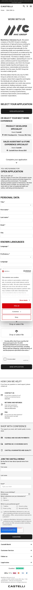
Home (2, 10)
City (2, 233)
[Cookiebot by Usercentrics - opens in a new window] (23, 271)
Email (3, 225)
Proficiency (5, 254)
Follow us (4, 556)
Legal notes (5, 562)
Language (5, 246)
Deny (16, 317)
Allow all (16, 306)
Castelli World (6, 544)
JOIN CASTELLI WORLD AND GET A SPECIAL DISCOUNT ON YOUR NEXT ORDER (16, 1)
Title (3, 202)
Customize (15, 311)
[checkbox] (16, 499)
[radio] (16, 498)
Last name (5, 217)
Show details (24, 300)
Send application (16, 367)
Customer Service (7, 550)
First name (5, 210)
